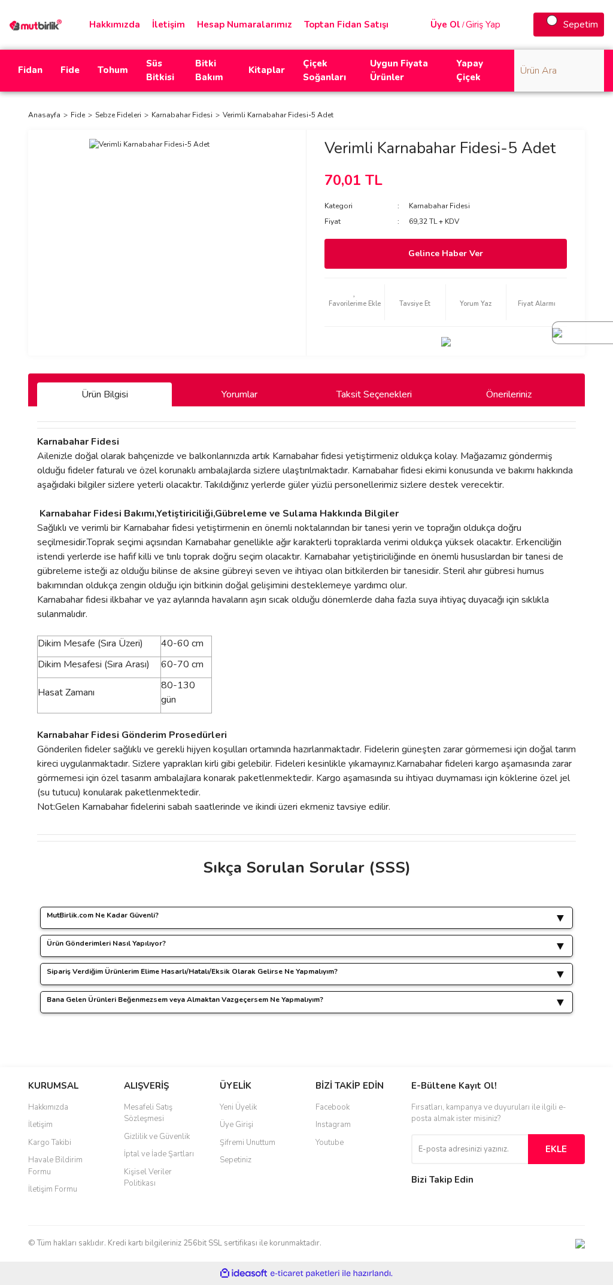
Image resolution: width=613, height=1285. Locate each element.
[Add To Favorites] (354, 302)
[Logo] (37, 24)
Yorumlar (239, 394)
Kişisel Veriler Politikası (148, 1177)
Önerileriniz (509, 394)
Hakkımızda (114, 25)
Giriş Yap (483, 25)
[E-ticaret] (305, 1273)
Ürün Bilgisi (104, 394)
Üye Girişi (236, 1124)
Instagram (333, 1124)
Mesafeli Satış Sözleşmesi (148, 1113)
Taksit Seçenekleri (374, 394)
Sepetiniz (235, 1160)
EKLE (556, 1149)
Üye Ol (445, 25)
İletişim (168, 25)
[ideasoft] (244, 1273)
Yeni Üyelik (238, 1107)
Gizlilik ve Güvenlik (157, 1136)
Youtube (329, 1142)
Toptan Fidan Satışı (346, 25)
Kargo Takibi (49, 1142)
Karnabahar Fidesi (439, 206)
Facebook (332, 1107)
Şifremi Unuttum (247, 1142)
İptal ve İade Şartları (159, 1154)
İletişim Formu (52, 1189)
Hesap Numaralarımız (244, 25)
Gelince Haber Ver (445, 253)
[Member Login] (418, 25)
